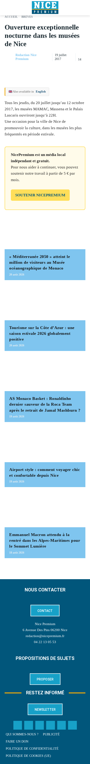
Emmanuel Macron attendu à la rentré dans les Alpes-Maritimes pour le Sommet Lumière (44, 540)
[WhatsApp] (70, 68)
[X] (59, 68)
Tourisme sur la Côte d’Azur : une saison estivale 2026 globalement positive (42, 333)
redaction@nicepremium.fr (45, 636)
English (41, 91)
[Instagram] (39, 725)
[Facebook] (49, 68)
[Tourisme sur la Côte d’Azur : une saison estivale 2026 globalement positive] (45, 302)
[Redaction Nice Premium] (10, 57)
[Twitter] (28, 725)
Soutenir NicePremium (40, 195)
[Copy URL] (38, 68)
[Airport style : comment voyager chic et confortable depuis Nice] (45, 444)
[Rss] (72, 725)
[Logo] (45, 7)
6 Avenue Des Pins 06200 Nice (45, 630)
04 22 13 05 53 (45, 642)
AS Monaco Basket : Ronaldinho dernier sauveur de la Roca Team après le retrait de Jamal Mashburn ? (44, 404)
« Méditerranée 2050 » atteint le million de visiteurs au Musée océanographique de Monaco (39, 262)
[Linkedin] (80, 68)
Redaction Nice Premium (25, 57)
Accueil (11, 16)
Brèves (27, 16)
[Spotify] (61, 725)
